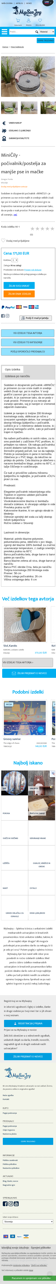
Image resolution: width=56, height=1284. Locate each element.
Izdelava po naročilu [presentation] (17, 376)
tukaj (31, 1270)
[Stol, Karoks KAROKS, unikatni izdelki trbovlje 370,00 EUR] (25, 608)
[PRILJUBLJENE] (38, 20)
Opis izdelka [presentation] (12, 369)
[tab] (12, 369)
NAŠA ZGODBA (7, 3)
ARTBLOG (19, 3)
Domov (5, 46)
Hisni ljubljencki (17, 46)
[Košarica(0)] (16, 20)
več (15, 215)
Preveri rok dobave (32, 270)
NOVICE (29, 3)
